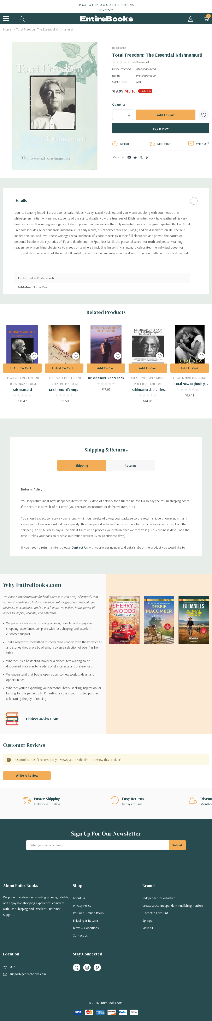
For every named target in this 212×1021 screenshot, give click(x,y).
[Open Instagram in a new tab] (86, 967)
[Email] (129, 157)
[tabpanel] (22, 364)
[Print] (135, 157)
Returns (130, 465)
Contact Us (79, 547)
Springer (148, 920)
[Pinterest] (147, 157)
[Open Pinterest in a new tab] (97, 967)
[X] (141, 157)
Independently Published (158, 898)
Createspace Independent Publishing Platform (173, 905)
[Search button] (22, 19)
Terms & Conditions (86, 928)
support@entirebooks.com (28, 974)
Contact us (80, 935)
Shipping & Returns (86, 920)
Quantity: (119, 104)
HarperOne (119, 48)
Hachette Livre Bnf (155, 913)
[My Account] (190, 19)
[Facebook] (123, 157)
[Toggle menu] (6, 18)
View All (147, 928)
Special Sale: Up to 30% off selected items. (106, 7)
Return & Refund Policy (88, 913)
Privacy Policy (82, 905)
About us (79, 898)
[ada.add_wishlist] (34, 356)
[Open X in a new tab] (76, 967)
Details (20, 200)
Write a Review (27, 775)
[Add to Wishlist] (204, 115)
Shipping (82, 465)
